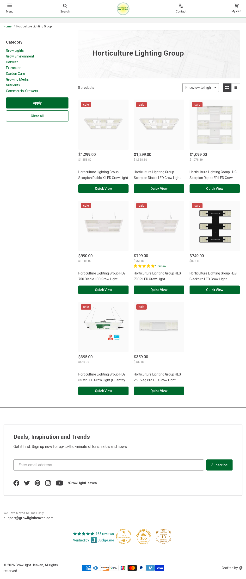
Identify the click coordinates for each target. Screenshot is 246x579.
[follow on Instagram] (48, 483)
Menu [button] (9, 11)
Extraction (13, 68)
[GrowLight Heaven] (123, 8)
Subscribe (219, 465)
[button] (236, 9)
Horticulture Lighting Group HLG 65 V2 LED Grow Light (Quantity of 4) (101, 380)
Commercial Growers (22, 91)
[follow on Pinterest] (37, 483)
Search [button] (65, 11)
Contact (181, 11)
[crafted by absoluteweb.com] (240, 568)
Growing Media (17, 79)
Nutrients (13, 85)
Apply (37, 103)
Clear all (37, 116)
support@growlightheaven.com (29, 518)
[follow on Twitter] (27, 483)
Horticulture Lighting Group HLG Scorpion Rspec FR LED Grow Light (213, 177)
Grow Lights (15, 50)
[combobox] (123, 23)
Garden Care (15, 74)
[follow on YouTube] (59, 483)
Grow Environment (20, 56)
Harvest (12, 62)
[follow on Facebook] (16, 483)
